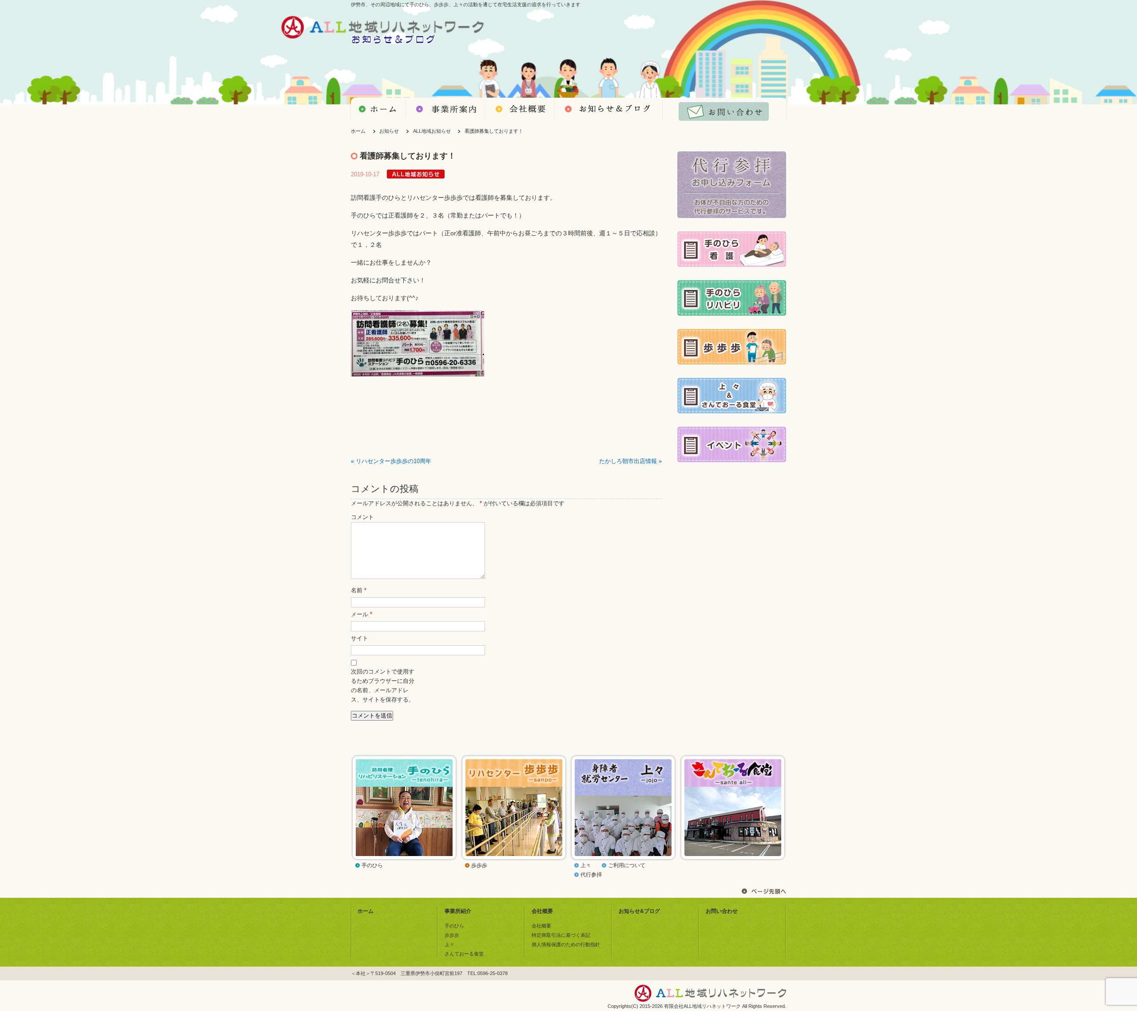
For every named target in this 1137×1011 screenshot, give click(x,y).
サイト (359, 638)
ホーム (358, 131)
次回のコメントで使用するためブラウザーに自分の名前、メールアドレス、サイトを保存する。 (382, 686)
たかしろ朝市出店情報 (628, 461)
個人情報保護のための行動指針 (566, 944)
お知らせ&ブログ (639, 911)
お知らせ (389, 131)
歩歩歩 (479, 865)
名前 (358, 590)
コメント (362, 517)
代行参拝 (591, 875)
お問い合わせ (722, 911)
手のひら (372, 865)
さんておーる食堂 (464, 953)
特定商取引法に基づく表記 (561, 935)
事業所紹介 (458, 911)
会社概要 (542, 911)
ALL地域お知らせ (432, 131)
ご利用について (626, 865)
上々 (585, 865)
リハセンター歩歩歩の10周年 (393, 461)
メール (361, 614)
